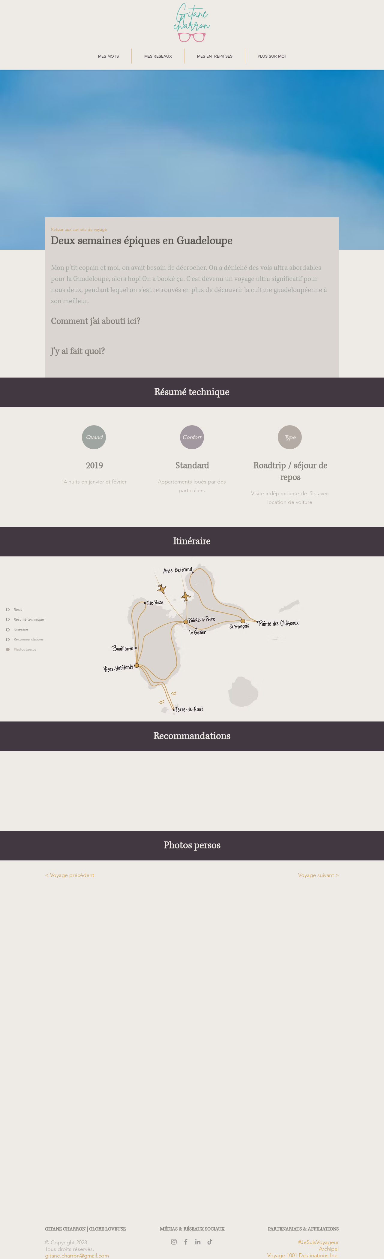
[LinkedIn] (198, 1241)
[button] (108, 56)
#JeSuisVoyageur (318, 1242)
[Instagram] (174, 1241)
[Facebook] (186, 1241)
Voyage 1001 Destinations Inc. (303, 1255)
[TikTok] (210, 1241)
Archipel (329, 1248)
